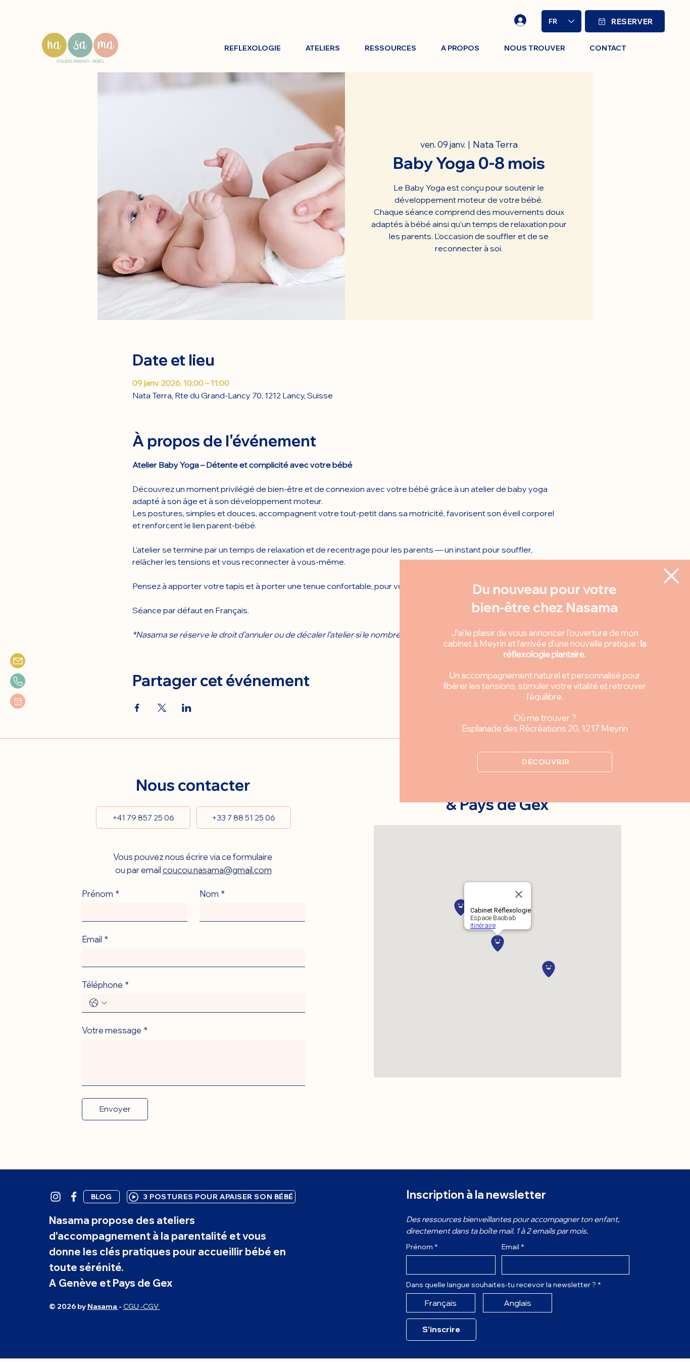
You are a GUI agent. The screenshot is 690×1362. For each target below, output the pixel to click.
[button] (671, 575)
